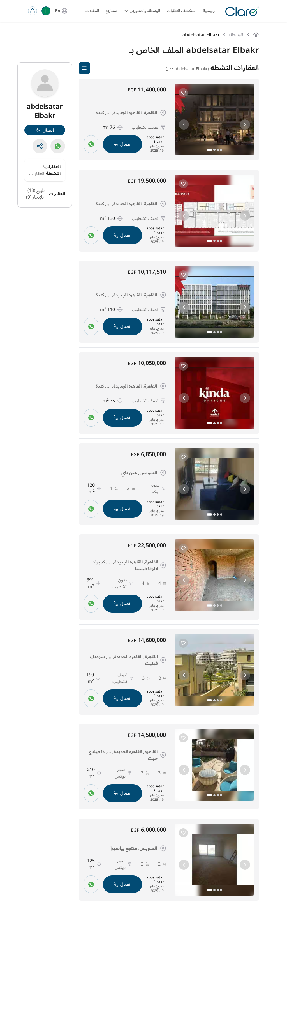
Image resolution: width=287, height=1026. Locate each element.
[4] (221, 150)
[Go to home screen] (241, 11)
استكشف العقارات (181, 11)
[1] (209, 150)
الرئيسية (209, 11)
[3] (218, 150)
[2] (214, 150)
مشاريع (111, 11)
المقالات (92, 11)
